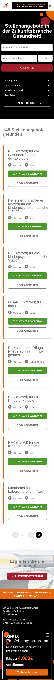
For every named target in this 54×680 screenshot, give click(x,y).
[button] (49, 5)
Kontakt (33, 596)
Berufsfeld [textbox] (10, 95)
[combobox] (27, 80)
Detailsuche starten (27, 103)
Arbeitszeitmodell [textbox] (14, 90)
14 (31, 534)
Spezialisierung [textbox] (13, 85)
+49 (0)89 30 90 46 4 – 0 (18, 619)
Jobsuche (7, 592)
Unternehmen (41, 592)
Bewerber (23, 592)
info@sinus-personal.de (21, 623)
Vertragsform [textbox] (11, 80)
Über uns (19, 596)
